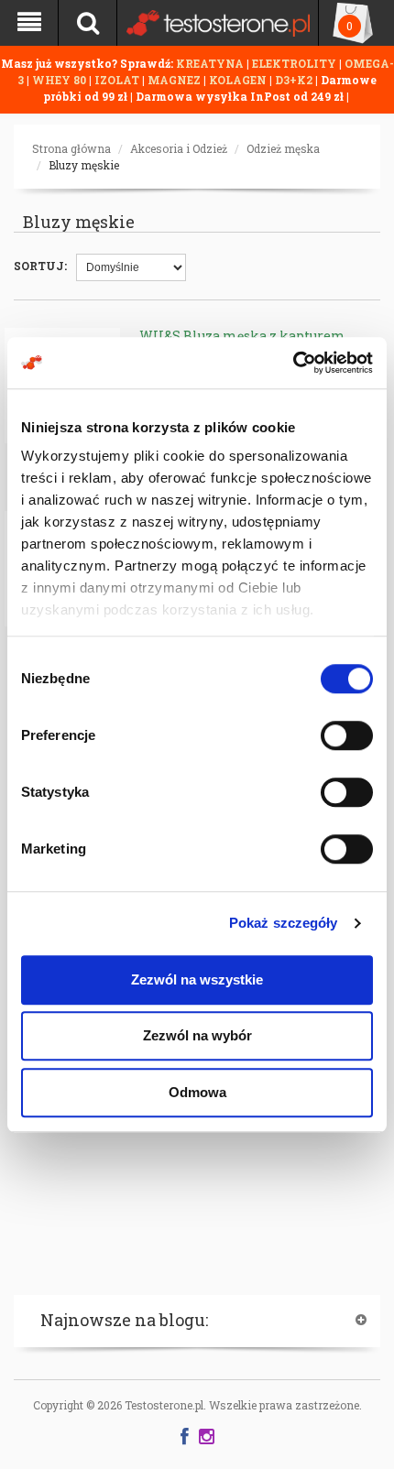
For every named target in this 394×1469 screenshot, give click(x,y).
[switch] (347, 735)
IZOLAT (118, 79)
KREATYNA (211, 63)
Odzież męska (283, 148)
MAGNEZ (175, 79)
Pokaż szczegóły (283, 922)
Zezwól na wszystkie (197, 979)
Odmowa (197, 1092)
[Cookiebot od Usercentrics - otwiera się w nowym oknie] (293, 363)
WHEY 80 (59, 79)
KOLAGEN (239, 79)
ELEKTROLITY (294, 63)
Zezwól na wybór (197, 1035)
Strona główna (71, 148)
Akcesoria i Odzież (178, 148)
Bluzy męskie (84, 165)
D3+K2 (293, 79)
